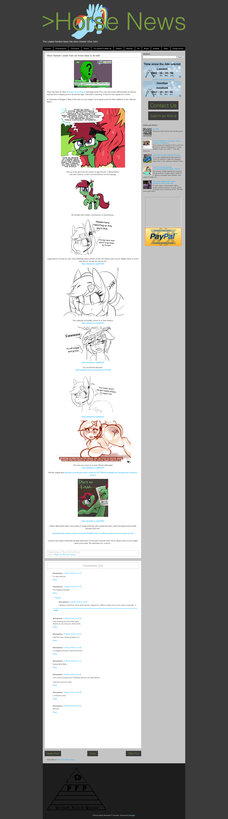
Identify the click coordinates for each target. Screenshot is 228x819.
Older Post (133, 753)
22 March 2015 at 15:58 (72, 647)
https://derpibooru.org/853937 (93, 468)
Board (146, 49)
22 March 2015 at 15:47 (72, 634)
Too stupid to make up (102, 49)
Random (129, 49)
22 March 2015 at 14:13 (72, 573)
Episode (156, 49)
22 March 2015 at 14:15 (72, 587)
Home (93, 753)
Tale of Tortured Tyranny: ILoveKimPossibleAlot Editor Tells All (166, 168)
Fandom (48, 49)
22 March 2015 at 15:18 (72, 618)
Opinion (119, 49)
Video (166, 49)
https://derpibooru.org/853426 (93, 264)
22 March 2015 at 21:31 (72, 661)
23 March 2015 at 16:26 (72, 674)
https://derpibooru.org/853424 (93, 323)
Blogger (132, 815)
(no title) (156, 129)
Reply (55, 580)
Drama (86, 49)
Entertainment (61, 49)
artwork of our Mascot (76, 92)
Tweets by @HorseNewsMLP (163, 79)
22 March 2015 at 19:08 (78, 602)
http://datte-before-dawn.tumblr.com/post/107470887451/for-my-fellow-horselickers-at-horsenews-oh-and (92, 533)
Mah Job (66, 554)
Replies (58, 598)
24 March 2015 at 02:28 (72, 692)
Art (138, 49)
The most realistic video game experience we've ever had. (164, 182)
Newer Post (53, 753)
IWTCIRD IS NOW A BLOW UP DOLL (167, 155)
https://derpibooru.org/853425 (93, 362)
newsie (73, 554)
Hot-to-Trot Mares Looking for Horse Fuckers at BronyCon (166, 142)
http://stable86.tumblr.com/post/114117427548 (93, 370)
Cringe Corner (178, 49)
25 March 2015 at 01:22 (72, 706)
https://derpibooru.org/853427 (93, 417)
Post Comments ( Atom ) (66, 760)
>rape (56, 554)
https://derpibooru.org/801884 (93, 521)
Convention (75, 49)
